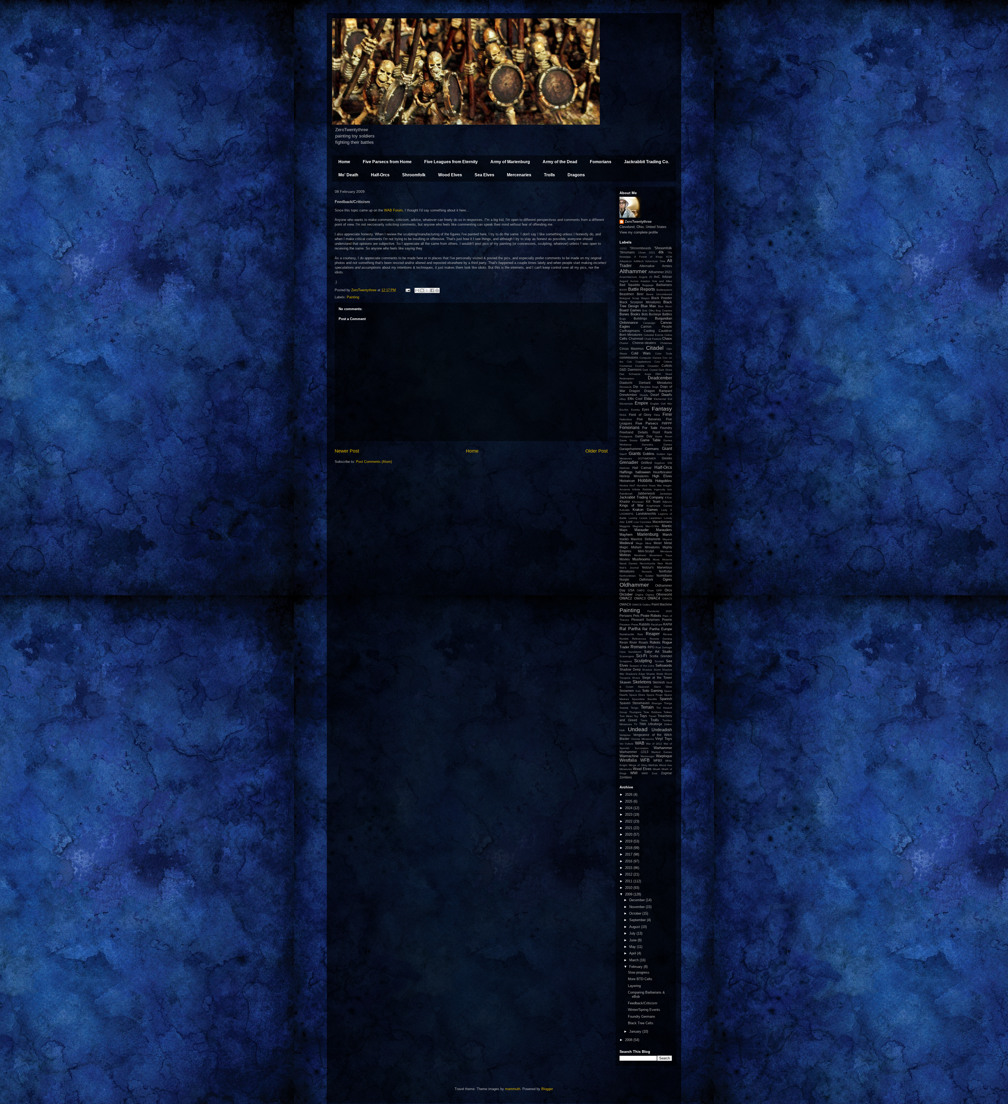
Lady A (666, 509)
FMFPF (667, 423)
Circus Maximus (632, 348)
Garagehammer (631, 448)
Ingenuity (659, 489)
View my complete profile (639, 232)
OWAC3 (640, 598)
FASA (623, 414)
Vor (621, 743)
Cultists (667, 365)
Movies (625, 559)
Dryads (644, 395)
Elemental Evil (663, 398)
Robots (655, 642)
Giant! (623, 454)
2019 (629, 841)
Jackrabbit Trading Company (642, 497)
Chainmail (636, 338)
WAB (639, 743)
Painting (353, 297)
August (635, 927)
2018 (629, 848)
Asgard (624, 281)
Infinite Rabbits (642, 489)
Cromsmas (626, 365)
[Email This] (417, 290)
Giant (667, 448)
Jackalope (666, 493)
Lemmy (633, 518)
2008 (629, 1040)
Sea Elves (484, 175)
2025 (629, 801)
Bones (624, 314)
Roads (643, 642)
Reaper (653, 633)
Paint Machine (662, 604)
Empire (641, 403)
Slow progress (638, 972)
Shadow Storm (651, 669)
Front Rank (662, 432)
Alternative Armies (655, 266)
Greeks (667, 458)
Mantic (667, 526)
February (636, 967)
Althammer (633, 271)
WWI (634, 773)
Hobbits (645, 480)
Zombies (626, 777)
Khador (625, 501)
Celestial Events (653, 334)
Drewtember (628, 394)
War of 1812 (654, 743)
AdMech (639, 261)
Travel (652, 716)
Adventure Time (655, 261)
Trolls (549, 175)
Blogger (547, 1089)
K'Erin (668, 497)
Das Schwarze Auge (635, 374)
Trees (643, 720)
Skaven (625, 682)
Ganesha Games (657, 444)
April (633, 953)
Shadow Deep (630, 669)
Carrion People (656, 326)
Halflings (626, 472)
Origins (639, 594)
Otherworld (664, 594)
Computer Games (650, 357)
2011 (629, 881)
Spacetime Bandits (644, 699)
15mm (641, 252)
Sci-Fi (641, 656)
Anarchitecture (628, 276)
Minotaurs (666, 551)
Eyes (645, 409)
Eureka (635, 409)
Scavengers (627, 656)
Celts (623, 339)
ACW (669, 256)
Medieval (626, 543)
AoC (657, 276)
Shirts (659, 673)
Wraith (656, 769)
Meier (658, 543)
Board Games (630, 310)
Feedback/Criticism (642, 1003)
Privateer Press (629, 624)
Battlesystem (664, 289)
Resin (624, 642)
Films (657, 414)
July (633, 933)
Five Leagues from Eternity (451, 162)
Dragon (634, 390)
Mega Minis (643, 543)
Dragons (576, 175)
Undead (638, 729)
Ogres (667, 579)
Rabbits (644, 624)
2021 (652, 252)
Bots (645, 314)
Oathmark (646, 579)
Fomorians (600, 162)
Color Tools (663, 353)
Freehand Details (634, 432)
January (635, 1031)
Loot (629, 521)
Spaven (625, 703)
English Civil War (661, 403)
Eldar (648, 399)
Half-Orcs (380, 175)
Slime (668, 686)
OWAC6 (625, 604)
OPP (659, 590)
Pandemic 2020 (659, 611)
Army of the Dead (560, 162)
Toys (643, 716)
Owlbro (646, 604)
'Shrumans (627, 252)
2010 (629, 888)
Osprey (649, 594)
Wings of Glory (638, 765)
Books (635, 314)
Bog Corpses (664, 310)
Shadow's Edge (635, 673)
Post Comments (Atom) (374, 462)
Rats (640, 634)
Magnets (638, 526)
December (637, 900)
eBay (623, 398)
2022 (629, 821)
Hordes (624, 485)
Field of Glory (640, 414)
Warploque (664, 756)
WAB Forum (393, 210)
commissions (629, 357)
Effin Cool (635, 398)
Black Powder (661, 298)
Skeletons (642, 682)
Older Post (596, 451)
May (633, 947)
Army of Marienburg (510, 162)
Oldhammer (634, 585)
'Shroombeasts (640, 248)
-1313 (623, 248)
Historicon (627, 481)
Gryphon (659, 462)
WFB (645, 760)
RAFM (667, 624)
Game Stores (628, 440)
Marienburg (647, 534)
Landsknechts (646, 513)
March (634, 960)
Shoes (636, 677)
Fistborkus (626, 419)
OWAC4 (654, 598)
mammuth (512, 1089)
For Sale (649, 428)
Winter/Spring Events (644, 1010)
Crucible (640, 365)
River (633, 642)
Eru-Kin (624, 409)
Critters (668, 361)
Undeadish (662, 730)
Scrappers (626, 661)
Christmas (666, 343)
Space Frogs (655, 694)
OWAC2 (626, 598)
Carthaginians (630, 330)
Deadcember (660, 378)
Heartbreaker (662, 472)
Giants (635, 453)
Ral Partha (630, 629)
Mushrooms (641, 559)
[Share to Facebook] (432, 290)
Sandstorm (634, 651)
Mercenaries (519, 175)
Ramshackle (627, 634)
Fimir (667, 414)
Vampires (625, 735)
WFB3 (657, 760)
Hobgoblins (663, 481)
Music (656, 559)
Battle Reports (641, 289)
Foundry (666, 427)
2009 (629, 894)
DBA (658, 374)
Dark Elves (665, 369)
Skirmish (659, 682)
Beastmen (627, 294)
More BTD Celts (640, 979)
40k (661, 252)
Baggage (648, 285)
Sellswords (663, 665)
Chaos (667, 339)
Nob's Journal (629, 567)
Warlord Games (661, 752)
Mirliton (625, 555)
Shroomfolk (414, 175)
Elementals (626, 403)
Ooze (650, 590)
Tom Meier (626, 716)
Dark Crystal (650, 369)
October (635, 913)
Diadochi (626, 382)
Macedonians (662, 521)
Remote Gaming (661, 638)
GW (670, 462)
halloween (643, 472)
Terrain (647, 707)
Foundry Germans (641, 1016)
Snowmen (627, 690)
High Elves (662, 476)
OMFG (641, 590)
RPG (651, 647)
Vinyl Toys (663, 739)
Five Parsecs (647, 423)
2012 (629, 874)
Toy (636, 716)
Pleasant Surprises (645, 619)
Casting (649, 330)
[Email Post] (407, 290)
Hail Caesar (642, 467)
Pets (636, 615)
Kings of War (631, 505)
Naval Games (628, 563)
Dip (635, 386)
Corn (657, 361)
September (638, 920)
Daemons (635, 369)
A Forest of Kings (648, 256)
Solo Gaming (652, 691)
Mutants (667, 559)
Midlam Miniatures (645, 547)
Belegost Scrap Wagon (635, 298)
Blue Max (648, 306)
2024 (629, 808)
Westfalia (628, 760)
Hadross (624, 467)
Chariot (624, 343)
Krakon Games (645, 510)
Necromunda (647, 563)
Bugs (623, 318)
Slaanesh (643, 686)
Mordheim (640, 555)
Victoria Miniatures (642, 738)
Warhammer (663, 748)
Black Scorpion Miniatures (640, 302)
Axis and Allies (662, 281)
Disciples (645, 386)
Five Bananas (649, 419)
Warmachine (629, 756)
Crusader (653, 365)
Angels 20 (645, 276)
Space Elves (637, 694)
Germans (652, 449)
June (633, 940)
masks (624, 539)
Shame (650, 673)
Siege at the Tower (657, 677)
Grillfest (646, 462)
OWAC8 (637, 604)
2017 (629, 854)
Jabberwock (646, 493)
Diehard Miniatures (655, 382)
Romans (638, 647)
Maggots (625, 526)
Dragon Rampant (658, 390)
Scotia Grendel (660, 656)
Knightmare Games (659, 505)
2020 (629, 834)
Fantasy (662, 409)
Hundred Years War (649, 485)
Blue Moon (665, 306)
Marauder (641, 530)
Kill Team (653, 501)
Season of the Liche (642, 665)
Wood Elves (450, 175)
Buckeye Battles (660, 314)
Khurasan (638, 501)
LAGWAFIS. (627, 513)
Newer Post (347, 451)
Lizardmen (655, 518)
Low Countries (643, 522)
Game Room (663, 436)
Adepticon (626, 261)
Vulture (629, 743)
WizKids (653, 765)
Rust (658, 647)
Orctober (626, 594)
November (637, 907)
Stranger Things (662, 703)
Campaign (649, 322)
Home (344, 162)
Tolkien (668, 712)
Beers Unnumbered (659, 294)
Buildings (640, 318)
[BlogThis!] (422, 290)
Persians (626, 615)
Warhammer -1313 (634, 751)
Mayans (667, 539)
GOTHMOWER (647, 458)
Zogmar (666, 773)
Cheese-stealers (644, 342)
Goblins (648, 454)
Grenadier (629, 462)
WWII (645, 773)
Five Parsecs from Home (387, 162)
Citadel (655, 348)
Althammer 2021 (660, 272)
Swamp (624, 707)
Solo (638, 690)
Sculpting (643, 661)
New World (665, 563)
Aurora (634, 281)
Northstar (665, 571)
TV (635, 724)
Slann (657, 686)
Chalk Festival (653, 338)
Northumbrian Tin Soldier (637, 575)
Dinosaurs (626, 386)
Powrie (667, 619)
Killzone (667, 501)
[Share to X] (427, 290)
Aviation (645, 281)
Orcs (668, 590)
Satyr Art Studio (658, 652)
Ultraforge (655, 724)
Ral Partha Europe (657, 629)
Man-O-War (652, 526)
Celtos (668, 334)
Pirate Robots (651, 616)
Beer (640, 294)
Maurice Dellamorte (645, 539)
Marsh (667, 535)
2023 (629, 814)
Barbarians (664, 284)
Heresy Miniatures (634, 476)
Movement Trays (660, 555)
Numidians (664, 575)
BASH (623, 289)
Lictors (643, 518)
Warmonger (647, 756)
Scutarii (659, 661)
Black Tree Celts (640, 1023)
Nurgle (624, 579)
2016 (629, 861)
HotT (632, 485)
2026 (629, 795)
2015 (629, 868)
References (639, 638)
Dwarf (654, 394)
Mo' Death (348, 175)
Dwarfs (667, 395)
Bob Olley (648, 310)
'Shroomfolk (663, 248)
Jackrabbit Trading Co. (646, 162)
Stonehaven (641, 703)
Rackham (656, 624)
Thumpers (635, 712)
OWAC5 (667, 598)
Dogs (655, 386)
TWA (642, 724)
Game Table (650, 440)
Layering (634, 986)
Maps (623, 530)
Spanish (666, 699)
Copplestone (643, 361)
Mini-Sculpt (646, 551)
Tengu (634, 707)
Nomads (647, 571)
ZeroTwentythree (638, 222)
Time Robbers (652, 712)
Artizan (667, 276)
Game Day (643, 436)
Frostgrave (626, 436)
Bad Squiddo (630, 284)
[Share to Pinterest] (437, 290)
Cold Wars (640, 353)
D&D (623, 369)
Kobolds (624, 509)
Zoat (654, 773)
